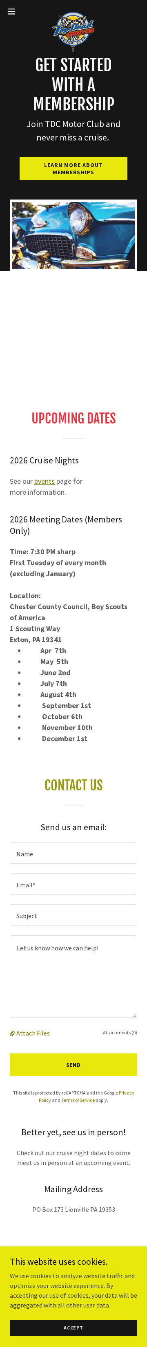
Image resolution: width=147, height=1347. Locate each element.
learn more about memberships (73, 168)
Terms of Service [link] (78, 1100)
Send (73, 1064)
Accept (73, 1328)
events (44, 481)
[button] (13, 11)
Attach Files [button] (33, 1033)
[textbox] (73, 853)
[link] (73, 11)
